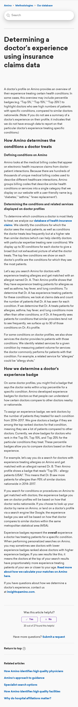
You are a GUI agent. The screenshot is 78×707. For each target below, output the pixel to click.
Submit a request (53, 637)
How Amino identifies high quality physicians (33, 671)
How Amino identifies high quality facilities (32, 691)
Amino (8, 6)
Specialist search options (20, 685)
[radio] (29, 619)
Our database (45, 6)
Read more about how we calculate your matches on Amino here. (38, 572)
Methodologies (24, 6)
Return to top (13, 648)
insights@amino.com (21, 592)
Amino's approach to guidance (24, 678)
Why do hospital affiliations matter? (27, 698)
